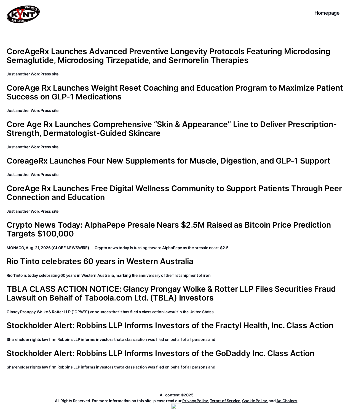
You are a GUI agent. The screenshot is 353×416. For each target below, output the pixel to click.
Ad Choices (286, 400)
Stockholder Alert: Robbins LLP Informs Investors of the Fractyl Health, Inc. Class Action (170, 325)
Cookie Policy (254, 400)
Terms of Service (225, 400)
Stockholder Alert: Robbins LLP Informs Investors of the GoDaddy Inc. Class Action (160, 353)
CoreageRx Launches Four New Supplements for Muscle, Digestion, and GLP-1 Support (168, 160)
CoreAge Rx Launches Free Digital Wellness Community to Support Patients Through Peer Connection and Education (174, 193)
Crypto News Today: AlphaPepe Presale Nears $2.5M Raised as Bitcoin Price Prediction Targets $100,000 (169, 229)
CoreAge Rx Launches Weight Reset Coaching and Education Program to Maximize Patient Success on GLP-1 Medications (175, 92)
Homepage (327, 13)
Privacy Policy (195, 400)
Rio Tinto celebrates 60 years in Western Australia (100, 261)
